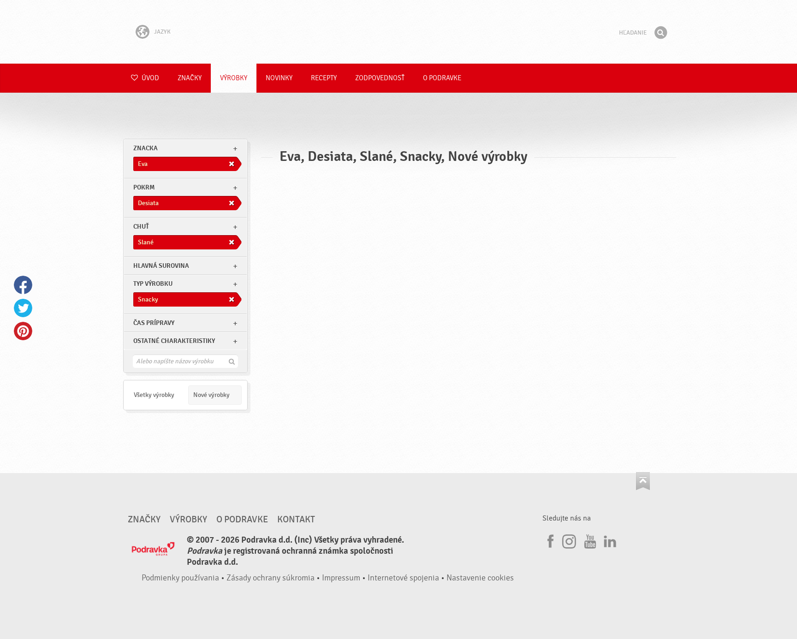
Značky (190, 78)
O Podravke (442, 78)
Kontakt (296, 519)
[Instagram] (569, 540)
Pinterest (23, 331)
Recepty (324, 78)
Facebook (23, 285)
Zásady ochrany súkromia (270, 578)
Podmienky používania (180, 578)
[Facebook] (549, 540)
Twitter (23, 308)
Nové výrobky (211, 395)
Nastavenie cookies (480, 578)
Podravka (398, 32)
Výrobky (233, 78)
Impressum (341, 578)
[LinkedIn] (609, 540)
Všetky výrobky (154, 395)
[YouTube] (589, 540)
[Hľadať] (660, 32)
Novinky (279, 78)
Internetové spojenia (403, 578)
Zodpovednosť (379, 78)
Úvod (149, 78)
